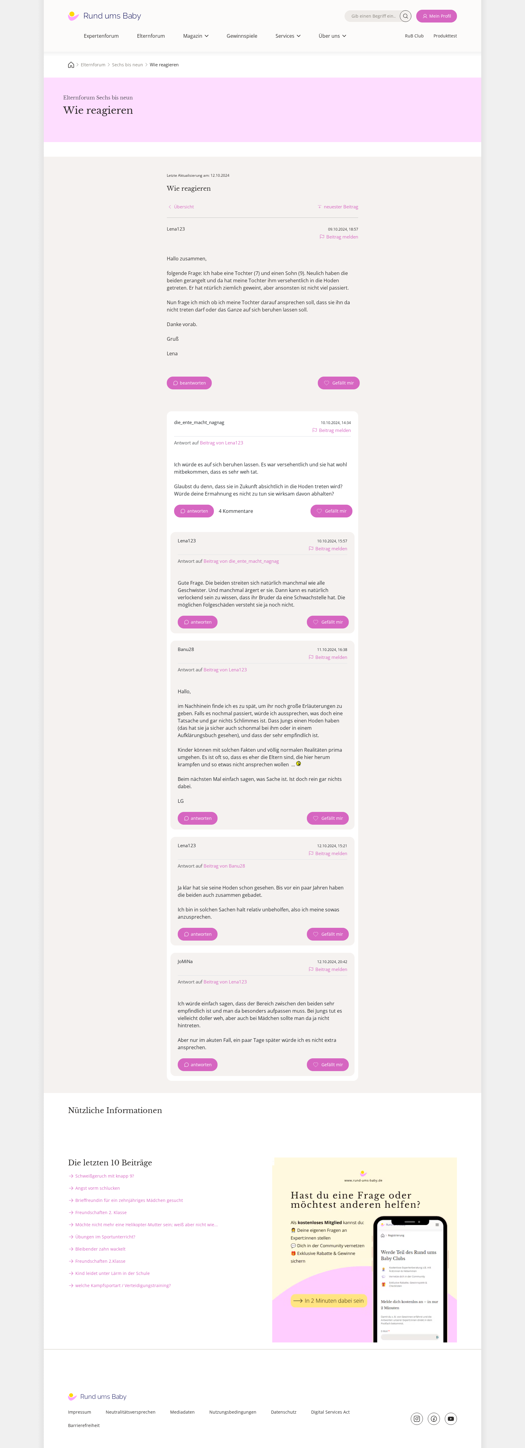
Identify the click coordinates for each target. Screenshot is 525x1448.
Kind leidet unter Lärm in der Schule (112, 1273)
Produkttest (445, 36)
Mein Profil (440, 16)
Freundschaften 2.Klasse (100, 1261)
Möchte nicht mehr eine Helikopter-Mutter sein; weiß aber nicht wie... (146, 1224)
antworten (197, 511)
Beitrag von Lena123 (221, 443)
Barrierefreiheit (84, 1425)
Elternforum (151, 36)
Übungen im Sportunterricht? (105, 1237)
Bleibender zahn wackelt (100, 1249)
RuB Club (414, 36)
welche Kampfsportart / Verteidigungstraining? (123, 1285)
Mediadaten (182, 1412)
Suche (405, 16)
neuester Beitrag (341, 207)
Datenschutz (284, 1412)
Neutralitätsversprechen (131, 1412)
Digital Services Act (330, 1412)
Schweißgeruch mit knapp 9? (104, 1176)
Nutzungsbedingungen (232, 1412)
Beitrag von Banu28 (224, 866)
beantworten (193, 383)
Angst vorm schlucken (97, 1188)
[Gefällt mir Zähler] (339, 383)
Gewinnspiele (242, 36)
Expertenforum (101, 36)
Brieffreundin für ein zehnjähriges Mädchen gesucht (129, 1200)
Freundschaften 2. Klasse (101, 1212)
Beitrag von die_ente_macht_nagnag (241, 561)
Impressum (79, 1412)
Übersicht (184, 207)
